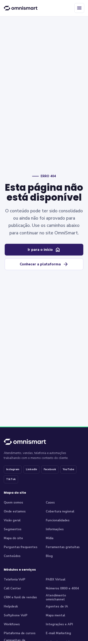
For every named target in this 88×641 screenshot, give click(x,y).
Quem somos (13, 502)
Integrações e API (59, 624)
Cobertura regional (60, 511)
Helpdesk (11, 606)
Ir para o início (44, 249)
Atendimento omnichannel (56, 598)
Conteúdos (12, 556)
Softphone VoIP (15, 615)
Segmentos (12, 529)
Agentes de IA (57, 606)
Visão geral (12, 520)
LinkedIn (31, 469)
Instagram (12, 469)
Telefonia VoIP (14, 579)
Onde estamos (15, 511)
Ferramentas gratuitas (63, 547)
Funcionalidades (57, 520)
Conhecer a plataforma (44, 264)
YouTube (68, 469)
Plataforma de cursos (19, 633)
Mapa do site (13, 538)
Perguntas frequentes (20, 547)
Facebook (50, 469)
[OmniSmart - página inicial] (21, 8)
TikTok (11, 479)
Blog (49, 556)
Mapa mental (55, 615)
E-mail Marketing (58, 633)
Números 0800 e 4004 (62, 588)
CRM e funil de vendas (20, 597)
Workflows (12, 624)
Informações (55, 529)
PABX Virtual (55, 579)
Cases (50, 502)
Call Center (12, 588)
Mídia (49, 538)
